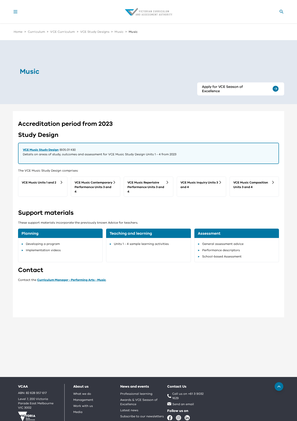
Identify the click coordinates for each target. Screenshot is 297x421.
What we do (82, 394)
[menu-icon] (15, 11)
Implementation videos (43, 250)
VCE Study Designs (95, 32)
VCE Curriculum (62, 32)
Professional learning (136, 394)
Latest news (129, 410)
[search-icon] (281, 11)
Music (119, 32)
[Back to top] (279, 386)
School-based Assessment (222, 256)
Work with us (83, 406)
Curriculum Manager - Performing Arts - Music (71, 280)
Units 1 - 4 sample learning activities (141, 244)
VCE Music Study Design (41, 150)
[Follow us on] (169, 417)
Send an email (183, 404)
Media (77, 412)
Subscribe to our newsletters (142, 416)
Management (83, 400)
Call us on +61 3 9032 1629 (188, 396)
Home (18, 32)
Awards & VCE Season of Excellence (138, 402)
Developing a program (43, 244)
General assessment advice (223, 244)
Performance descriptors (221, 250)
